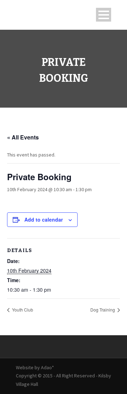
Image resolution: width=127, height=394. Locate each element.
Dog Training (103, 310)
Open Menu (103, 15)
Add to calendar (43, 219)
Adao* (47, 367)
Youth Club (22, 310)
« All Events (23, 137)
